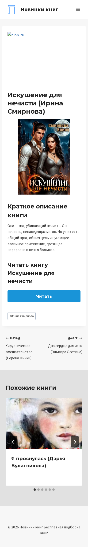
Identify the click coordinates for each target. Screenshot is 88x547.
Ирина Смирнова (22, 316)
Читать (44, 296)
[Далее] (75, 441)
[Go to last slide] (13, 441)
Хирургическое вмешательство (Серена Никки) (19, 348)
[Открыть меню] (78, 9)
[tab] (35, 489)
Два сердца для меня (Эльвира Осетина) (65, 345)
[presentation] (44, 423)
